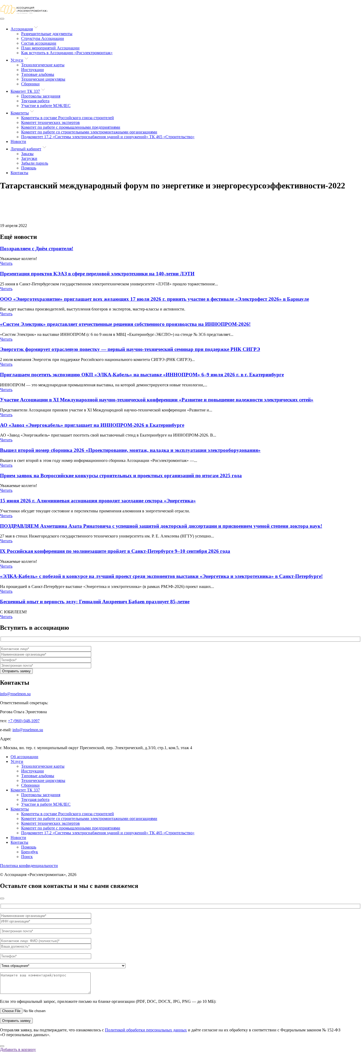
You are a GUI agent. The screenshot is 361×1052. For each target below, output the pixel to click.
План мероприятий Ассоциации (50, 48)
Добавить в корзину (18, 1049)
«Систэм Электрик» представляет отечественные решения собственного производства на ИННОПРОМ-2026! (125, 324)
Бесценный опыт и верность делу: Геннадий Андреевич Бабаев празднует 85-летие (94, 601)
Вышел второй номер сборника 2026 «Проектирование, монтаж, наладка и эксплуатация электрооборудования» (130, 450)
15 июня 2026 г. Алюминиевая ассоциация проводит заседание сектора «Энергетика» (98, 500)
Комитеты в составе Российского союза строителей (67, 117)
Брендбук (29, 852)
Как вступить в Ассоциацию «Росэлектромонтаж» (67, 52)
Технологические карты (42, 65)
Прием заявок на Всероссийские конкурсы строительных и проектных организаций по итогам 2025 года (121, 475)
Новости (18, 141)
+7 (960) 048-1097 (24, 721)
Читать (6, 263)
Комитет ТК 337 (25, 91)
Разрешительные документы (46, 33)
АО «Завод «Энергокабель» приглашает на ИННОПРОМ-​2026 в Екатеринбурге (92, 425)
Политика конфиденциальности (29, 865)
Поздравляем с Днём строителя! (36, 248)
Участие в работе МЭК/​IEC (46, 105)
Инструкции (32, 69)
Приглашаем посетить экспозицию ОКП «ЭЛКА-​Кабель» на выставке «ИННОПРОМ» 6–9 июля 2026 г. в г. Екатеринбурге (142, 374)
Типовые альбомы (37, 74)
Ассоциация (22, 29)
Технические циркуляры (43, 79)
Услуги (17, 60)
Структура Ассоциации (42, 38)
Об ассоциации (24, 756)
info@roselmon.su (15, 694)
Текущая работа (35, 101)
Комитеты (20, 113)
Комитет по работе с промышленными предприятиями (70, 127)
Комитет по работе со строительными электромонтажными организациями (89, 132)
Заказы (27, 153)
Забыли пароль (34, 163)
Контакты (19, 172)
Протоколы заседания (40, 96)
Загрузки (29, 158)
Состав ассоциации (38, 43)
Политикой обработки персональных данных (146, 1030)
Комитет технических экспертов (50, 122)
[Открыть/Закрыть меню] (2, 19)
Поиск (27, 856)
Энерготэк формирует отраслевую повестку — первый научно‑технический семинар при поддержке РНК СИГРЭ (130, 349)
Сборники (30, 84)
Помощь (28, 168)
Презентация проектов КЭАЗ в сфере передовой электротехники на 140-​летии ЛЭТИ (97, 273)
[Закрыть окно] (2, 898)
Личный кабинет (26, 149)
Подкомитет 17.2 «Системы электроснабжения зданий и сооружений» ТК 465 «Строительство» (108, 137)
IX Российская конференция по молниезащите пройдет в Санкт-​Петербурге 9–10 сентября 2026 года (115, 551)
